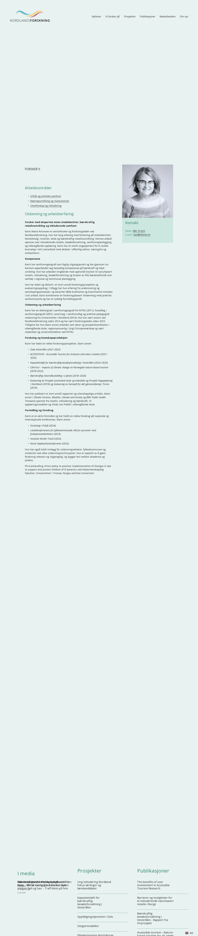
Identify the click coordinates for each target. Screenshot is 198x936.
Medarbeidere (168, 16)
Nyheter (96, 16)
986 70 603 (139, 231)
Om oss (184, 16)
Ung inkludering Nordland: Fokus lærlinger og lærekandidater (94, 885)
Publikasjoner (147, 16)
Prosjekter (130, 16)
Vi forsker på (112, 16)
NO (191, 933)
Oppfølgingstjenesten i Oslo (95, 916)
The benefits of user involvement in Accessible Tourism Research (153, 885)
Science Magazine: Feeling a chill (37, 882)
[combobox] (189, 933)
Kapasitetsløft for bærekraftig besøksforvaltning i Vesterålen (89, 902)
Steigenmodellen (88, 926)
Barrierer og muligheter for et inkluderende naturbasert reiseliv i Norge (155, 901)
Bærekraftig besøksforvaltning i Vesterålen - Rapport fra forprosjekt (152, 918)
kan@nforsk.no (142, 234)
